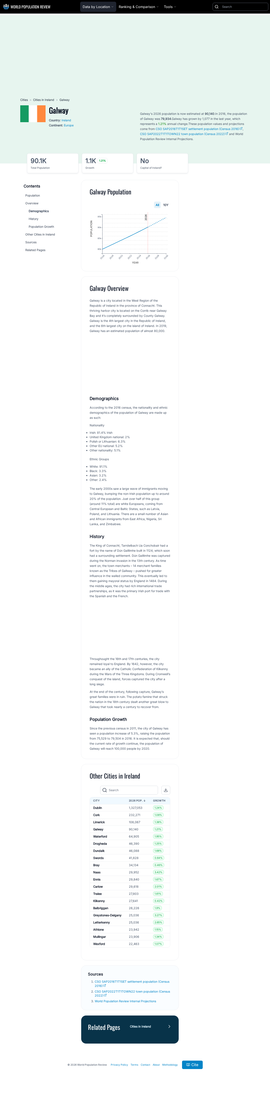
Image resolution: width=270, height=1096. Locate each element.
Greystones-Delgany (107, 915)
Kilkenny (99, 901)
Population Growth (41, 226)
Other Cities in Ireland (40, 234)
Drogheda (100, 843)
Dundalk (99, 850)
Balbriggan (100, 908)
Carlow (98, 886)
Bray (96, 865)
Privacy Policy (119, 1064)
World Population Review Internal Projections (125, 1001)
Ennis (96, 879)
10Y (166, 205)
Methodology (170, 1064)
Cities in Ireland (43, 100)
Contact (145, 1064)
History (33, 219)
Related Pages (35, 250)
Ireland (66, 120)
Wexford (99, 944)
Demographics (39, 211)
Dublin (97, 808)
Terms (134, 1064)
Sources (30, 242)
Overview (31, 203)
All (157, 205)
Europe (69, 125)
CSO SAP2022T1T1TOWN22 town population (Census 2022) (182, 134)
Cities (24, 100)
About (156, 1064)
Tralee (97, 893)
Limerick (99, 822)
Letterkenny (101, 922)
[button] (165, 790)
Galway (98, 829)
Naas (96, 872)
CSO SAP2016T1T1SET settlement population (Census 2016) (197, 129)
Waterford (100, 836)
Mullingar (99, 936)
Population (32, 195)
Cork (96, 815)
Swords (98, 858)
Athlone (98, 929)
